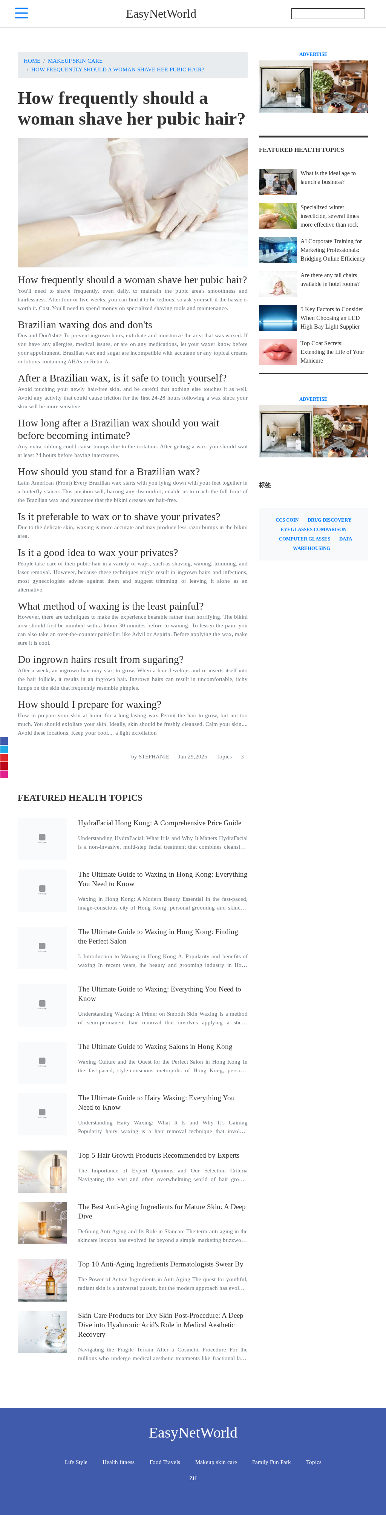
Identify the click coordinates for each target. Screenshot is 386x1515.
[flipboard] (4, 758)
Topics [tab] (314, 1462)
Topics (224, 756)
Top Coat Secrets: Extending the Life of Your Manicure (332, 352)
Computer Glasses (304, 539)
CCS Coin (287, 520)
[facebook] (4, 741)
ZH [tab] (193, 1478)
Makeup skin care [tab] (216, 1462)
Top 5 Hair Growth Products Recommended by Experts (158, 1155)
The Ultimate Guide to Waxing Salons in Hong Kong (155, 1046)
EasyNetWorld (161, 13)
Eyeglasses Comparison (313, 529)
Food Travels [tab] (165, 1462)
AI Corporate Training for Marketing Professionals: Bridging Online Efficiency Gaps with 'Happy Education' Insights (332, 258)
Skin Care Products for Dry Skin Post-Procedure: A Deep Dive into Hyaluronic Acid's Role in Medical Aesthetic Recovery (161, 1324)
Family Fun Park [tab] (271, 1462)
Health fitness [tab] (119, 1462)
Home (32, 60)
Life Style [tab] (76, 1462)
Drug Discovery (329, 520)
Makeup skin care (75, 60)
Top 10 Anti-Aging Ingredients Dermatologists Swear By (161, 1264)
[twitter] (4, 749)
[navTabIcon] (21, 13)
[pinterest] (4, 766)
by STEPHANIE (150, 756)
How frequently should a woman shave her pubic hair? (117, 69)
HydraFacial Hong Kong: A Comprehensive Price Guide (159, 823)
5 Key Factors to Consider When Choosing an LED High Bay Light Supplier (331, 318)
